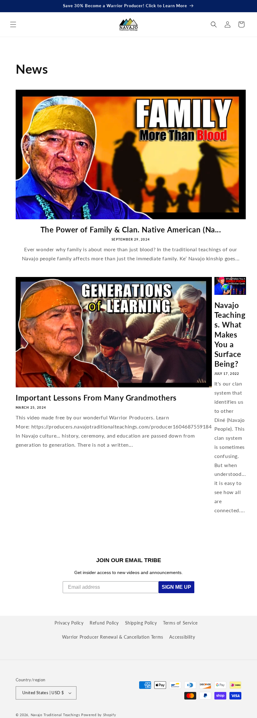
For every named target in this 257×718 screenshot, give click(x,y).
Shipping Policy (141, 622)
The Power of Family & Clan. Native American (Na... (130, 229)
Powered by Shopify (98, 715)
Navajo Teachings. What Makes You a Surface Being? (230, 334)
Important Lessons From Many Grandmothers (96, 397)
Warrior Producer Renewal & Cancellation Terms (112, 637)
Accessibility (182, 637)
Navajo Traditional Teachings (55, 715)
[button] (13, 24)
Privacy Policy (69, 622)
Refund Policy (104, 622)
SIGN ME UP (176, 587)
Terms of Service (180, 622)
